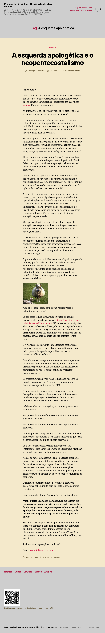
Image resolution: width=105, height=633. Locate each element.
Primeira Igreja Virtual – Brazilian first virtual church (34, 627)
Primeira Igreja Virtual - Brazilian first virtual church (28, 5)
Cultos (18, 571)
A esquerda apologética (35, 557)
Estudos (28, 571)
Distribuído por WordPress (70, 627)
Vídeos (38, 571)
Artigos (52, 47)
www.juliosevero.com (42, 550)
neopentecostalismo (52, 557)
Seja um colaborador (83, 7)
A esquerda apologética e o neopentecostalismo (52, 59)
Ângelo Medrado (37, 71)
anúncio (27, 105)
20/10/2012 (54, 71)
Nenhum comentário (72, 71)
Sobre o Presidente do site (81, 11)
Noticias (8, 571)
